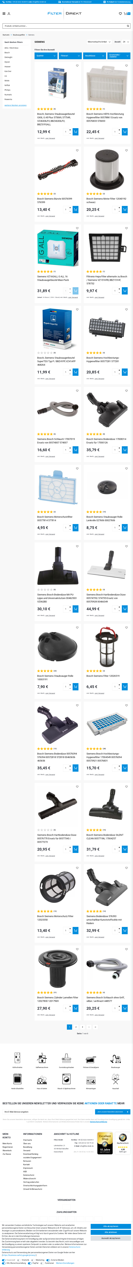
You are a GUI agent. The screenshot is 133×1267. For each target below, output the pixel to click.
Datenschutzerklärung (98, 1122)
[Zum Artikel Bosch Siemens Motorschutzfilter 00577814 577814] (57, 488)
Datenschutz (28, 1175)
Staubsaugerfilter (19, 35)
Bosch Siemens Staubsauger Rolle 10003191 (55, 678)
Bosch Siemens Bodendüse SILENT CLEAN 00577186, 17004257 (105, 837)
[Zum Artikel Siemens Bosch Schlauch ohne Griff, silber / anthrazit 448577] (107, 968)
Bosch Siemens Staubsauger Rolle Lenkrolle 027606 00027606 (104, 518)
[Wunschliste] (121, 13)
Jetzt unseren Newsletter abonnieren (110, 1112)
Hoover (8, 66)
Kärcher (8, 71)
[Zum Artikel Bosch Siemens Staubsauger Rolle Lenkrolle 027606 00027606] (107, 488)
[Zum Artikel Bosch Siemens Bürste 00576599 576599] (57, 169)
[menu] (4, 13)
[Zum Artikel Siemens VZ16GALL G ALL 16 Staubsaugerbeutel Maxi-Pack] (57, 247)
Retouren (27, 1161)
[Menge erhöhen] (70, 130)
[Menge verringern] (70, 133)
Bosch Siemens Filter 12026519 (103, 676)
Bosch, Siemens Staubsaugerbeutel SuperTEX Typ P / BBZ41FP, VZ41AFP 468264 (56, 361)
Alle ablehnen (111, 1232)
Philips (7, 90)
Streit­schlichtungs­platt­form (35, 1186)
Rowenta (8, 99)
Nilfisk (7, 85)
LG (6, 76)
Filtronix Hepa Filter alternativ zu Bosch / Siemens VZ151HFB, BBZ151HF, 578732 (107, 280)
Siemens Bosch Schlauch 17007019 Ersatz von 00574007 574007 (56, 441)
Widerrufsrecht (29, 1179)
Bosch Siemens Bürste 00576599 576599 (54, 200)
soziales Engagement (32, 1158)
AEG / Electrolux (11, 48)
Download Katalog (30, 1154)
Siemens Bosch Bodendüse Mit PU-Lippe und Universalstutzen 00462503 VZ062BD (57, 598)
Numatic (8, 94)
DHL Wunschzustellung (16, 1263)
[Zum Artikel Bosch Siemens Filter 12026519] (107, 647)
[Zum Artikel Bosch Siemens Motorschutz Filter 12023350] (57, 887)
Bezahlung (27, 1147)
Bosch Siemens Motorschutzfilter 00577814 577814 (54, 518)
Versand (26, 1150)
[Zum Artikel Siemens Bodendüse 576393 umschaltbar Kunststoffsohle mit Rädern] (107, 887)
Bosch (7, 52)
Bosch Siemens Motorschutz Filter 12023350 (55, 918)
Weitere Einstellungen (65, 1263)
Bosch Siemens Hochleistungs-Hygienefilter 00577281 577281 (103, 359)
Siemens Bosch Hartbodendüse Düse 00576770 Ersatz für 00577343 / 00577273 (56, 838)
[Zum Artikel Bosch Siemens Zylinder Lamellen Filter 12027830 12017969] (57, 968)
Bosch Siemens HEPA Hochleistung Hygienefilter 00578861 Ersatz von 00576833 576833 (105, 117)
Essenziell (11, 1260)
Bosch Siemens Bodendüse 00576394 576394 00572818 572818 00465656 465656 (57, 757)
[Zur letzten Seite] (95, 1027)
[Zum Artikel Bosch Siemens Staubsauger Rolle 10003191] (57, 647)
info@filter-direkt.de (39, 2)
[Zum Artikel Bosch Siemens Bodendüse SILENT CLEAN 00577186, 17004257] (107, 806)
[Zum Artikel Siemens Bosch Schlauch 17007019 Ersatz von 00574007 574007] (57, 410)
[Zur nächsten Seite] (89, 1027)
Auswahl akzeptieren (110, 1238)
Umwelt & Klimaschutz (32, 1189)
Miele (7, 80)
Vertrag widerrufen (31, 1182)
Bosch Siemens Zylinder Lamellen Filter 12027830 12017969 (57, 999)
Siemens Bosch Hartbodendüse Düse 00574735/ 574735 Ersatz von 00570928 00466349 (106, 598)
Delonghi (8, 57)
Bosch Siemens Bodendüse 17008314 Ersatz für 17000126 (106, 441)
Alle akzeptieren (110, 1226)
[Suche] (128, 26)
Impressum (28, 1168)
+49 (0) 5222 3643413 (20, 2)
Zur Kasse (7, 1154)
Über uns (27, 1143)
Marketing (40, 1260)
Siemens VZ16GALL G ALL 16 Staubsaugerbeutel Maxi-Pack (53, 278)
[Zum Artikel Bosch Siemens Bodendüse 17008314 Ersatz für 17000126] (107, 410)
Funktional (49, 1263)
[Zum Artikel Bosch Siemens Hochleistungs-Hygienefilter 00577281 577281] (107, 329)
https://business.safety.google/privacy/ (19, 1255)
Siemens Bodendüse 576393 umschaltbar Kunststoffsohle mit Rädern (104, 920)
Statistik (25, 1260)
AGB (25, 1172)
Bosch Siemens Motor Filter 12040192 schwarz (106, 200)
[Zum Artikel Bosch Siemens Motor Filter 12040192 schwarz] (107, 169)
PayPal (35, 1263)
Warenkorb (7, 1150)
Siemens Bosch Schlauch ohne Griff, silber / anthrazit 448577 (105, 999)
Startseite (6, 35)
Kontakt (26, 1165)
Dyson (7, 62)
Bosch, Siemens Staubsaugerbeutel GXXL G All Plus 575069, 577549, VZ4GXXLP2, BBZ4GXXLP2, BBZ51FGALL (56, 119)
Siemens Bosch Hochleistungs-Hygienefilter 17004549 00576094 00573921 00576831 (104, 757)
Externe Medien (57, 1260)
